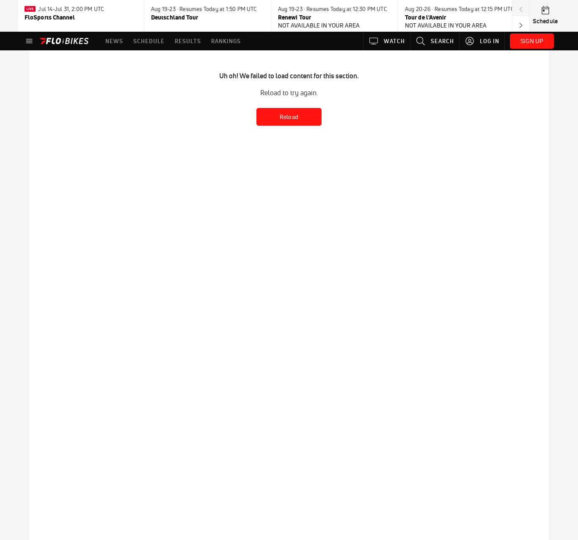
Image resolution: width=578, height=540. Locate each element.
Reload (289, 117)
